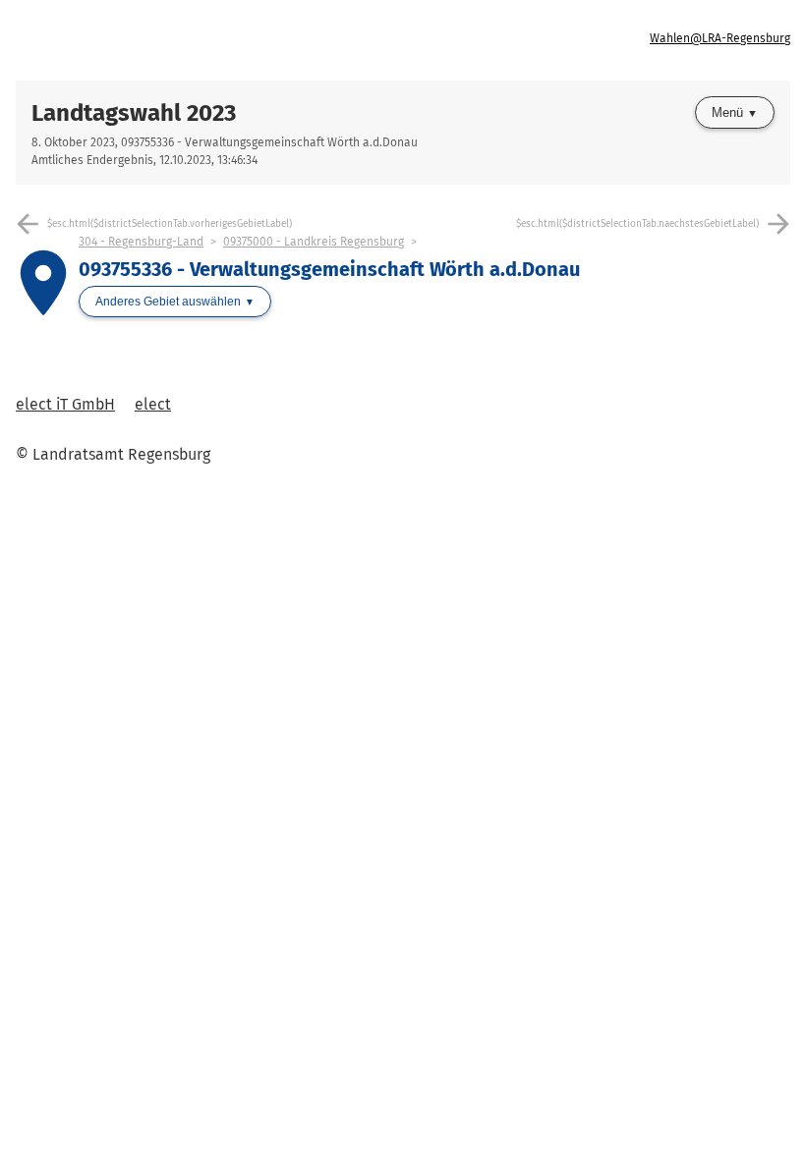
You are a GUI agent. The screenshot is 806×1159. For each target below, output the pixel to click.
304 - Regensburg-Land (141, 241)
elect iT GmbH (65, 404)
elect (153, 404)
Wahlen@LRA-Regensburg (720, 38)
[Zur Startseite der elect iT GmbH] (209, 40)
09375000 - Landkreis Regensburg (313, 241)
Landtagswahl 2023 (133, 113)
